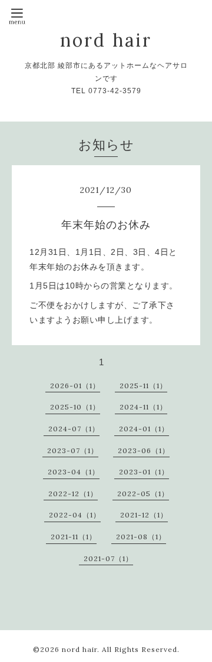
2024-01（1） (144, 428)
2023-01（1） (144, 471)
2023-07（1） (72, 450)
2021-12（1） (144, 514)
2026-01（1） (75, 385)
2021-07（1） (108, 558)
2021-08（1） (141, 536)
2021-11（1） (74, 536)
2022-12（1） (73, 493)
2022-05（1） (143, 493)
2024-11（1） (143, 406)
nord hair (106, 40)
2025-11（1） (143, 385)
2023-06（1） (144, 450)
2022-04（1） (75, 514)
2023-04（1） (74, 471)
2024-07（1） (74, 428)
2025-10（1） (75, 406)
